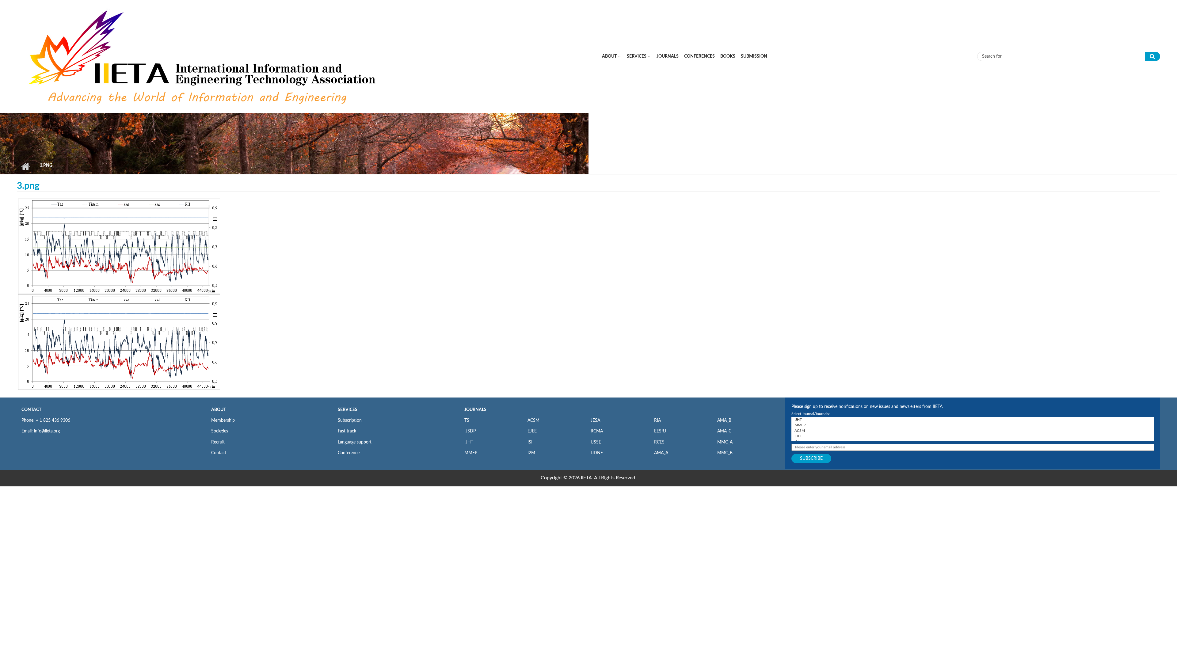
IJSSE (596, 442)
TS (466, 420)
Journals (668, 56)
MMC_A (725, 442)
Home (25, 166)
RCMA (597, 431)
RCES (659, 442)
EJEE (532, 431)
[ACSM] (972, 430)
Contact (218, 453)
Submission (754, 56)
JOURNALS (475, 410)
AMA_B (724, 420)
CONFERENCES (699, 56)
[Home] (203, 56)
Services (636, 56)
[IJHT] (972, 419)
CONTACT (31, 410)
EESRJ (660, 431)
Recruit (218, 442)
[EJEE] (972, 436)
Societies (219, 431)
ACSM (533, 420)
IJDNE (597, 453)
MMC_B (725, 453)
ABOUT (218, 410)
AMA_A (661, 453)
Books (727, 56)
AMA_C (724, 431)
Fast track (347, 431)
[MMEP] (972, 425)
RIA (657, 420)
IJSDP (470, 431)
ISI (530, 442)
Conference (349, 453)
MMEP (470, 453)
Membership (223, 420)
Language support (354, 442)
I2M (531, 453)
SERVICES (347, 410)
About (609, 56)
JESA (595, 420)
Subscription (350, 420)
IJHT (468, 442)
